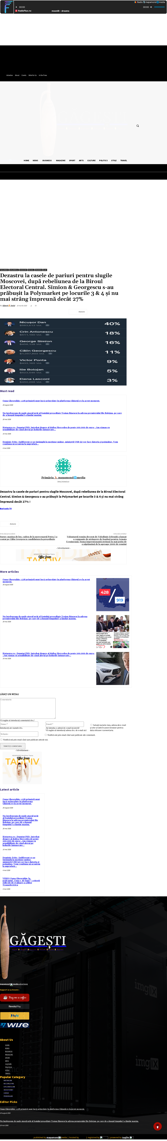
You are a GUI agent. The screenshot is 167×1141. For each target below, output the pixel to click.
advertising (14, 984)
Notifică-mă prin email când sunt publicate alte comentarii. (71, 735)
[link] (6, 508)
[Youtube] (20, 1032)
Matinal (31, 270)
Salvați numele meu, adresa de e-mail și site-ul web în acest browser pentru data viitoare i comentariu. (108, 728)
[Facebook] (94, 311)
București (4, 270)
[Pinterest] (113, 311)
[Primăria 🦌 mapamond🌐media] (63, 466)
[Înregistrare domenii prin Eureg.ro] (104, 1137)
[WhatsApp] (122, 311)
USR (45, 270)
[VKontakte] (15, 1032)
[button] (138, 126)
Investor (23, 270)
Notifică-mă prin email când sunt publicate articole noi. (25, 740)
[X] (103, 311)
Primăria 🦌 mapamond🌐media (63, 477)
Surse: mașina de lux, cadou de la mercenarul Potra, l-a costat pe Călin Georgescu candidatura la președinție (28, 538)
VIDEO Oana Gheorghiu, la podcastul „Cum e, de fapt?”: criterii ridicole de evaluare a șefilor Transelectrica (21, 881)
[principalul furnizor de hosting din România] (82, 1137)
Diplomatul (14, 270)
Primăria (38, 270)
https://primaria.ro (63, 481)
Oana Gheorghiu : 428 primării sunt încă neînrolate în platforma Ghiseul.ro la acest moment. (51, 401)
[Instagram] (6, 1032)
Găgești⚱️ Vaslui (8, 305)
